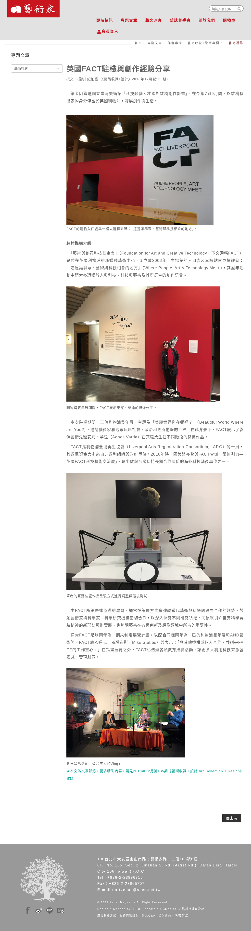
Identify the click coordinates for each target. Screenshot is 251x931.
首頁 (138, 43)
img (27, 909)
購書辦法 (181, 915)
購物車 (229, 20)
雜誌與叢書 (180, 20)
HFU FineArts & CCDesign (154, 908)
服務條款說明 (129, 915)
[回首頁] (33, 7)
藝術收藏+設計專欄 (204, 43)
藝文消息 (153, 20)
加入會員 (165, 915)
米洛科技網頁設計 (191, 908)
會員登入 (110, 31)
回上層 (231, 818)
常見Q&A (148, 915)
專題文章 (129, 20)
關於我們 (207, 20)
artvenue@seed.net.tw (138, 890)
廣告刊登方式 (106, 915)
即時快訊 (104, 20)
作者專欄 (175, 43)
